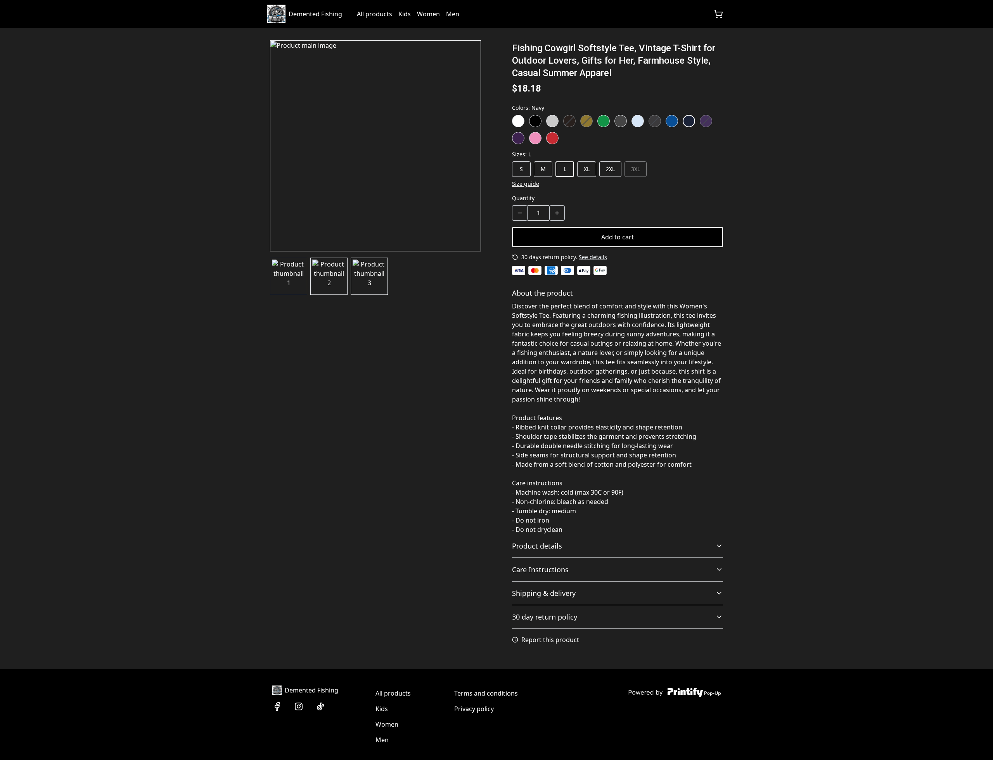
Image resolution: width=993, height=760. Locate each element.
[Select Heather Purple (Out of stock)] (706, 121)
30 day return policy (544, 617)
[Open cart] (718, 14)
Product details (537, 546)
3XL (635, 169)
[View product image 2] (329, 276)
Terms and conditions (486, 693)
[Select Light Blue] (637, 121)
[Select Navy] (689, 121)
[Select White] (518, 121)
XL (587, 169)
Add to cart (617, 237)
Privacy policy (474, 709)
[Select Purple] (518, 138)
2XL (610, 169)
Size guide (525, 183)
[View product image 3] (369, 276)
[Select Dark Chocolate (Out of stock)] (569, 121)
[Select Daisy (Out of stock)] (586, 121)
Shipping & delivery (544, 593)
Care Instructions (540, 569)
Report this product (550, 639)
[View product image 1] (288, 276)
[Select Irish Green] (603, 121)
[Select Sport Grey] (552, 121)
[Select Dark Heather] (620, 121)
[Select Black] (535, 121)
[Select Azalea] (535, 138)
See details (593, 257)
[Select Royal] (672, 121)
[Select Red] (552, 138)
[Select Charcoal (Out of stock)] (655, 121)
